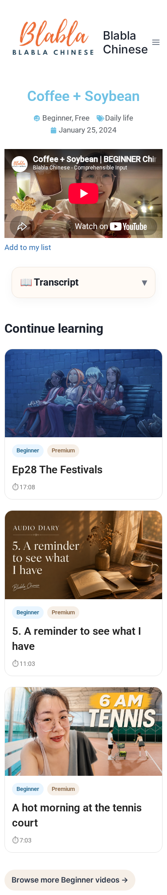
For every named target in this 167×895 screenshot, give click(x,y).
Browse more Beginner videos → (70, 879)
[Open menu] (156, 42)
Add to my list (27, 247)
